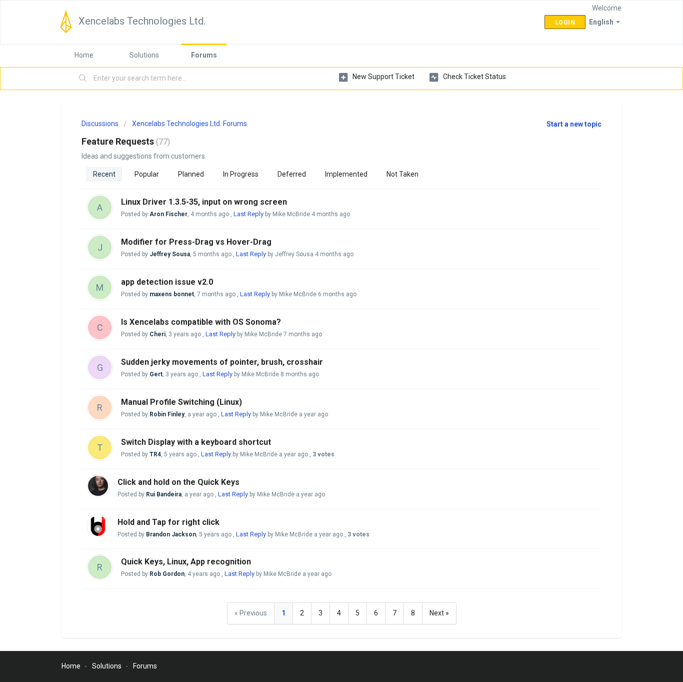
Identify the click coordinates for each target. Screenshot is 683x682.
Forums (204, 55)
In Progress (240, 174)
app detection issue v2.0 (167, 282)
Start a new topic (574, 124)
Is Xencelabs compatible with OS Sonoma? (201, 322)
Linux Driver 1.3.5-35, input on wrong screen (204, 202)
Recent (104, 174)
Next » (439, 613)
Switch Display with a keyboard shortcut (196, 442)
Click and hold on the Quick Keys (179, 482)
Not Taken (402, 174)
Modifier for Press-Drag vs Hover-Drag (196, 242)
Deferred (292, 174)
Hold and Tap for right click (169, 522)
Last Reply (249, 214)
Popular (146, 174)
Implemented (346, 174)
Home (84, 55)
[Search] (83, 79)
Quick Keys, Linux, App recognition (186, 561)
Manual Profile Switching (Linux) (181, 402)
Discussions (100, 124)
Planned (191, 174)
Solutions (144, 55)
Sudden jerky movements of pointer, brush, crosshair (222, 362)
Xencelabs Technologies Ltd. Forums (189, 124)
